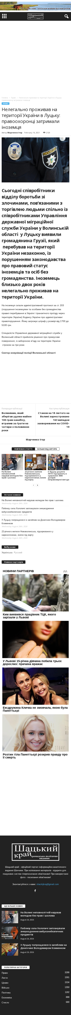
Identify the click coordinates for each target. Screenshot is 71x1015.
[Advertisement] (35, 57)
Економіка (7, 997)
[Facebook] (36, 891)
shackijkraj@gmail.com (47, 884)
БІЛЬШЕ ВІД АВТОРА (47, 449)
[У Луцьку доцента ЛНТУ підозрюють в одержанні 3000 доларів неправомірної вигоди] (58, 462)
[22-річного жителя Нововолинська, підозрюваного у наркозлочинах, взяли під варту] (35, 462)
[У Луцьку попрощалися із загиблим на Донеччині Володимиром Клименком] (10, 949)
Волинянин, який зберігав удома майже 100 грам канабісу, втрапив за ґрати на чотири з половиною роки (17, 421)
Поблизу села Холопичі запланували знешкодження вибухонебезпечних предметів (28, 510)
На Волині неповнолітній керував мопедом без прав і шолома (12, 474)
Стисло (5, 1002)
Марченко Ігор (14, 132)
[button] (66, 16)
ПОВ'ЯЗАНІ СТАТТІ (23, 449)
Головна (5, 98)
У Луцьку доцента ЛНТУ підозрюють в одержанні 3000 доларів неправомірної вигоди (58, 475)
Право (5, 103)
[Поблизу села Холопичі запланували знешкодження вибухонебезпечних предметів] (10, 933)
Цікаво (5, 983)
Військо (5, 987)
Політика (6, 992)
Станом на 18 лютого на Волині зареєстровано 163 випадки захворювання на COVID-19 (53, 419)
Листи (5, 978)
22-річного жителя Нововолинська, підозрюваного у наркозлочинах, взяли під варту (35, 475)
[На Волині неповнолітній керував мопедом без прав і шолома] (12, 462)
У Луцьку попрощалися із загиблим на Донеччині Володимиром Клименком (33, 522)
